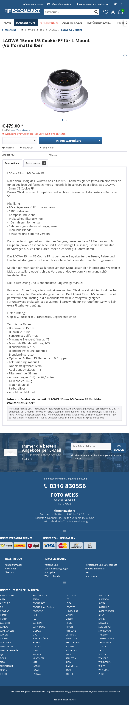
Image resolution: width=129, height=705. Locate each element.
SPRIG (101, 618)
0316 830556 (68, 486)
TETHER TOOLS (106, 638)
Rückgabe (50, 572)
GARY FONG (39, 626)
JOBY (35, 650)
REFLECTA (71, 658)
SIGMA (101, 603)
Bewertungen (35, 163)
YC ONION (103, 670)
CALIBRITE (5, 622)
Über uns (9, 572)
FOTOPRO (38, 611)
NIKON (69, 626)
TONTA (102, 646)
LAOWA (37, 673)
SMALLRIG (103, 607)
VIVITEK (102, 654)
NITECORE (71, 630)
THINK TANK (105, 642)
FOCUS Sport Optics (43, 607)
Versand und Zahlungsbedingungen (56, 566)
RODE (69, 670)
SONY (101, 614)
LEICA (68, 603)
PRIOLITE (70, 654)
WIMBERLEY (104, 662)
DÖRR (3, 658)
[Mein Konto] (113, 12)
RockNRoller (72, 666)
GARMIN (37, 622)
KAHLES (37, 654)
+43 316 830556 (34, 4)
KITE (35, 662)
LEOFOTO (71, 607)
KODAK (36, 666)
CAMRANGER (7, 630)
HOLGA (36, 642)
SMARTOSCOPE (106, 611)
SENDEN (119, 449)
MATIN (69, 614)
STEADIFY (103, 622)
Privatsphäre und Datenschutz (101, 564)
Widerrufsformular (95, 568)
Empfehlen (48, 147)
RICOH (69, 662)
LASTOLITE (71, 595)
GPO (35, 634)
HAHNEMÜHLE (40, 638)
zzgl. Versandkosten (21, 130)
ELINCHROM (6, 666)
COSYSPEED (6, 642)
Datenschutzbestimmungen (95, 455)
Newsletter (10, 568)
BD (1, 607)
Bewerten (28, 147)
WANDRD (103, 658)
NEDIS (69, 622)
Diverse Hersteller (9, 650)
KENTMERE (39, 658)
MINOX (69, 618)
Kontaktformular (13, 564)
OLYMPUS (71, 634)
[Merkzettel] (106, 12)
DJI (1, 654)
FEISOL (36, 599)
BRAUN (4, 614)
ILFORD (36, 646)
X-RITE (101, 666)
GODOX (37, 630)
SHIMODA (103, 599)
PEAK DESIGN (73, 642)
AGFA (3, 599)
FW (34, 618)
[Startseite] (22, 29)
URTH (101, 650)
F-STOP (3, 673)
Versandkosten (57, 691)
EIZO (2, 662)
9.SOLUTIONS (7, 595)
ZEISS (101, 673)
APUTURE (5, 603)
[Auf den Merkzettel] (125, 56)
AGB (87, 572)
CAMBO (4, 626)
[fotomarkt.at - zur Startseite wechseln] (22, 11)
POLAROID (71, 650)
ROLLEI (69, 673)
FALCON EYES (40, 595)
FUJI (35, 614)
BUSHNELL (5, 618)
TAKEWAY (103, 634)
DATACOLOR (6, 646)
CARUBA (4, 638)
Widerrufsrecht (53, 576)
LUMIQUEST (72, 611)
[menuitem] (71, 12)
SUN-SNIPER (104, 626)
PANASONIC (72, 638)
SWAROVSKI (104, 630)
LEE (67, 599)
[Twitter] (115, 4)
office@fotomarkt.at (61, 4)
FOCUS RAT (39, 603)
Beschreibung (12, 163)
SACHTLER (103, 595)
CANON (4, 634)
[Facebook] (121, 4)
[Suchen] (96, 12)
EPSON (3, 670)
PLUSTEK (70, 646)
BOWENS (4, 611)
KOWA (36, 670)
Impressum (91, 576)
